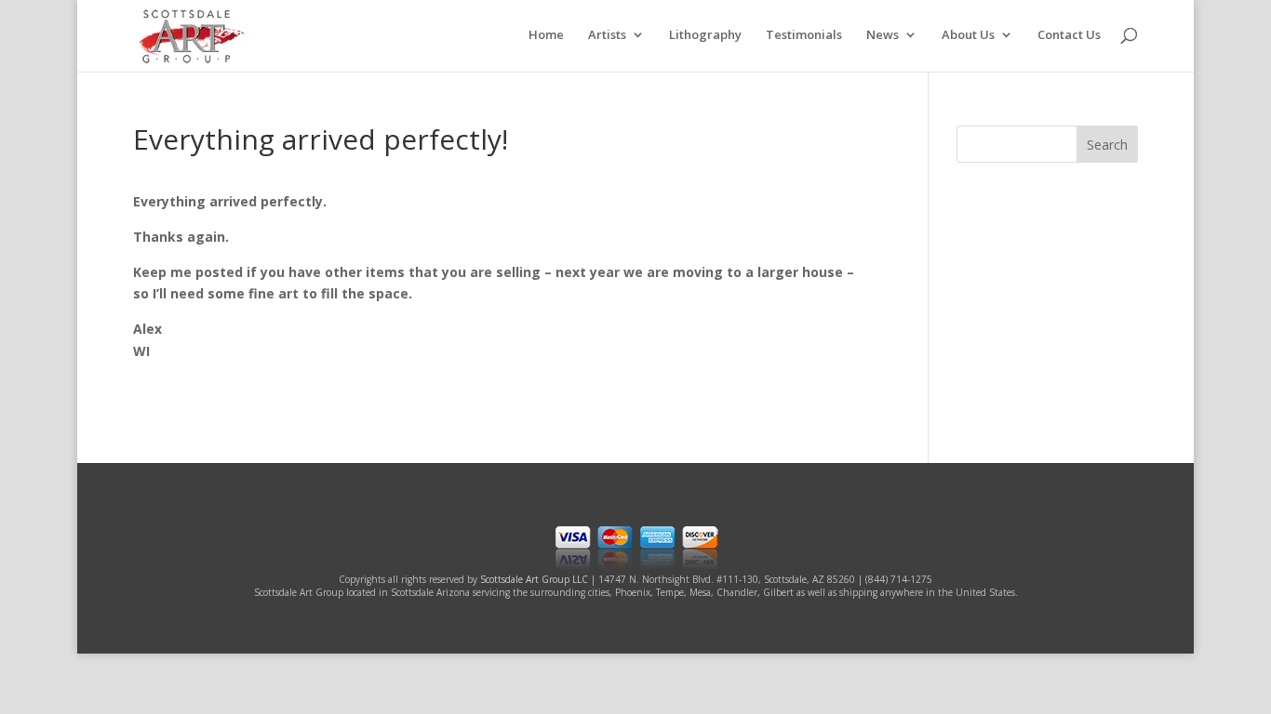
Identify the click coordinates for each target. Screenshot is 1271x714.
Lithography (705, 35)
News (882, 35)
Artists (607, 35)
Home (546, 35)
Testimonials (804, 35)
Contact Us (1069, 35)
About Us (968, 35)
